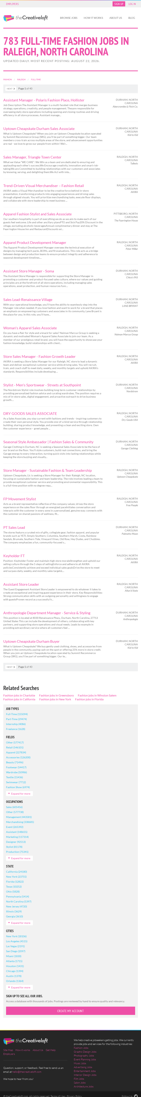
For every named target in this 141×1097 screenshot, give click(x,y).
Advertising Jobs (83, 1067)
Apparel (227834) (16, 752)
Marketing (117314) (17, 836)
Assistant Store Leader (21, 584)
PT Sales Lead (14, 527)
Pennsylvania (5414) (17, 896)
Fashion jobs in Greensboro (56, 695)
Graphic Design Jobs (85, 1051)
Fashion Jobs (81, 1047)
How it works (93, 17)
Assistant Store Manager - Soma (28, 271)
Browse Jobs (68, 17)
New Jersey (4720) (16, 906)
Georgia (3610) (14, 916)
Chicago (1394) (14, 971)
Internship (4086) (16, 724)
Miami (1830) (13, 956)
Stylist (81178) (14, 846)
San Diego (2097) (15, 951)
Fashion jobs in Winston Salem (97, 695)
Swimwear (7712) (16, 782)
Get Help (50, 1050)
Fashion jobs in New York (55, 699)
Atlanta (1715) (14, 961)
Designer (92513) (16, 841)
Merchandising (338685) (20, 821)
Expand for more (20, 793)
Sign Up (118, 4)
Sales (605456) (14, 807)
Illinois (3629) (14, 911)
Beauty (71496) (14, 762)
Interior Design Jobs (85, 1074)
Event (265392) (14, 826)
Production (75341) (17, 851)
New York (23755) (16, 876)
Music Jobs (80, 1063)
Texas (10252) (14, 886)
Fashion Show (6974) (18, 787)
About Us (115, 17)
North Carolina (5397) (18, 901)
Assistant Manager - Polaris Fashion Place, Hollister (43, 100)
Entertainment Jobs (85, 1071)
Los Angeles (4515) (16, 941)
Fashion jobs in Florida (89, 699)
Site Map (8, 1050)
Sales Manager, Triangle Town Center (32, 157)
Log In (132, 4)
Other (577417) (15, 742)
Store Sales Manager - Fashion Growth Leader (39, 356)
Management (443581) (19, 817)
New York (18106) (16, 936)
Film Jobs (79, 1078)
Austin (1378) (13, 976)
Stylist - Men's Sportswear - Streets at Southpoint (42, 385)
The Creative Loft (25, 18)
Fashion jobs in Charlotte (19, 695)
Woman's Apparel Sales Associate (30, 328)
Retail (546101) (15, 747)
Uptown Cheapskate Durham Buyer (31, 641)
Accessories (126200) (18, 757)
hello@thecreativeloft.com (26, 1071)
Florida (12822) (15, 881)
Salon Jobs (80, 1082)
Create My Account (70, 1011)
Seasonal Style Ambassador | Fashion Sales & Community (48, 442)
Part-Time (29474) (16, 719)
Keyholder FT (14, 556)
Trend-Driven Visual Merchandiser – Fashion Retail (43, 185)
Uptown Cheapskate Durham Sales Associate (39, 128)
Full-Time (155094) (17, 714)
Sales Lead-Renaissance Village (27, 299)
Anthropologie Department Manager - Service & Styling (46, 613)
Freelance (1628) (15, 729)
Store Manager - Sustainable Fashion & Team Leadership (47, 470)
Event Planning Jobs (85, 1059)
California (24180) (16, 871)
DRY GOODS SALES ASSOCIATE (30, 413)
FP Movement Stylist (19, 499)
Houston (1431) (15, 966)
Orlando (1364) (15, 981)
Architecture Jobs (83, 1086)
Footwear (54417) (16, 767)
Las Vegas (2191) (15, 946)
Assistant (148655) (16, 831)
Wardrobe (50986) (16, 772)
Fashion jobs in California (19, 699)
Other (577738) (15, 812)
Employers (12, 4)
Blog (131, 17)
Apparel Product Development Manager (34, 242)
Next (9, 88)
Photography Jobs (84, 1055)
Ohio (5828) (13, 891)
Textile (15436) (14, 777)
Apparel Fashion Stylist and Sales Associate (37, 214)
